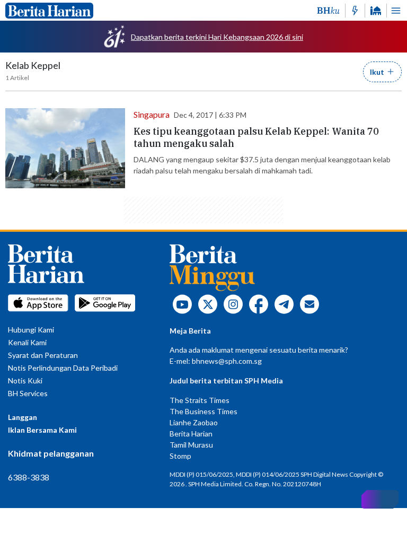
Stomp (180, 455)
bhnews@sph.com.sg (227, 360)
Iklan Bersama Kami (42, 429)
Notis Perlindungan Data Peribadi (63, 367)
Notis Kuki (25, 380)
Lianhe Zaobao (194, 422)
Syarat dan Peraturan (43, 355)
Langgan (22, 417)
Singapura (152, 114)
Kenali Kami (27, 342)
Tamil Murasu (191, 444)
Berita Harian (191, 433)
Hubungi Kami (31, 329)
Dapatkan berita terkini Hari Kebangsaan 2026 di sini (217, 36)
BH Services (28, 393)
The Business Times (203, 411)
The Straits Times (199, 400)
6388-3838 (28, 477)
